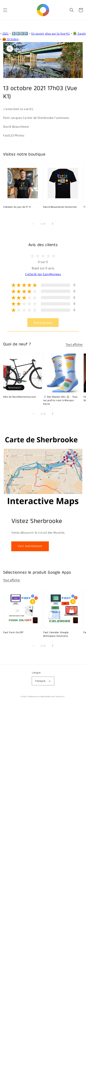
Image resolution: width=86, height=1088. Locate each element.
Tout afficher (74, 344)
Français (40, 681)
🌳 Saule (79, 33)
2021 (5, 33)
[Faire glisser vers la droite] (52, 223)
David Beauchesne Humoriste (60, 207)
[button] (5, 10)
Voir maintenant (30, 546)
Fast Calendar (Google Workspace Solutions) (56, 634)
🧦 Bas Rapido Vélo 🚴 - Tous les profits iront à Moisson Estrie (60, 400)
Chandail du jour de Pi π (17, 207)
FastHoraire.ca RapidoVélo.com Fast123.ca (46, 696)
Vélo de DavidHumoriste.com (19, 397)
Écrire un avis (42, 322)
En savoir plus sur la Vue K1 (50, 33)
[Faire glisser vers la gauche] (33, 223)
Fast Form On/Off (13, 632)
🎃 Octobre (10, 39)
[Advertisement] (43, 896)
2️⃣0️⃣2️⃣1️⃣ (20, 33)
